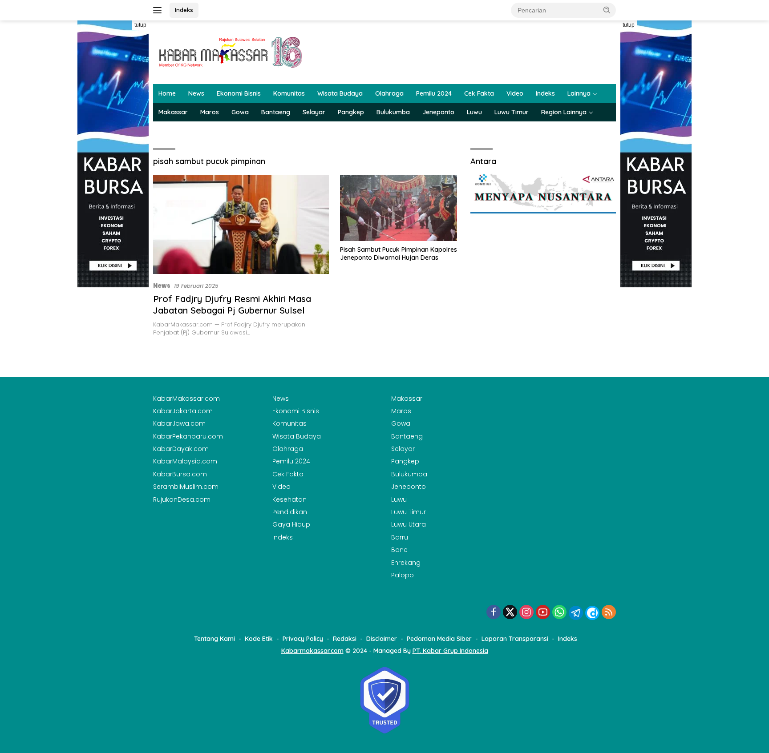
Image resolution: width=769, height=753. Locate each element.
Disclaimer (381, 639)
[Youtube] (543, 612)
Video (514, 93)
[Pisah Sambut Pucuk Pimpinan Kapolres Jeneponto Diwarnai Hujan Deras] (398, 208)
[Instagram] (526, 612)
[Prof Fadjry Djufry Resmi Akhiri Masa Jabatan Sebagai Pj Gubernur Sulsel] (241, 224)
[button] (607, 10)
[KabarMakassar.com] (231, 51)
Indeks (184, 9)
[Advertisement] (113, 420)
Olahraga (389, 93)
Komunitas (289, 93)
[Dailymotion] (592, 613)
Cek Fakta (479, 93)
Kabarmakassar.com (312, 651)
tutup (140, 25)
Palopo (402, 575)
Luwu (474, 112)
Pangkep (351, 112)
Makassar (173, 112)
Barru (399, 537)
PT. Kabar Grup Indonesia (450, 651)
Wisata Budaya (340, 93)
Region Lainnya (564, 112)
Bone (399, 549)
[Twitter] (510, 612)
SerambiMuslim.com (186, 486)
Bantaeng (275, 112)
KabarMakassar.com (186, 398)
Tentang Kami (214, 639)
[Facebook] (493, 612)
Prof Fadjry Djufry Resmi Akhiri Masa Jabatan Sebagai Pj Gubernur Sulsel (232, 304)
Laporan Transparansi (515, 639)
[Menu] (159, 10)
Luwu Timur (511, 112)
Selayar (314, 112)
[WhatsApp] (559, 612)
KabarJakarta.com (183, 411)
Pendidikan (289, 511)
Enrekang (406, 562)
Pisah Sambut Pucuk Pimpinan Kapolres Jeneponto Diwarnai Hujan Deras (398, 254)
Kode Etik (259, 639)
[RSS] (609, 612)
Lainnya (579, 93)
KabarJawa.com (179, 423)
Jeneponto (438, 112)
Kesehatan (289, 499)
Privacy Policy (303, 639)
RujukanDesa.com (181, 499)
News (196, 93)
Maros (209, 112)
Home (167, 93)
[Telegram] (576, 613)
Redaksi (344, 639)
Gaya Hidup (291, 524)
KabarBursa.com (180, 474)
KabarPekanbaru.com (188, 436)
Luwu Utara (408, 524)
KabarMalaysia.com (185, 461)
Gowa (240, 112)
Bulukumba (393, 112)
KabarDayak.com (181, 448)
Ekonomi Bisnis (239, 93)
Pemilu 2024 (434, 93)
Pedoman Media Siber (439, 639)
